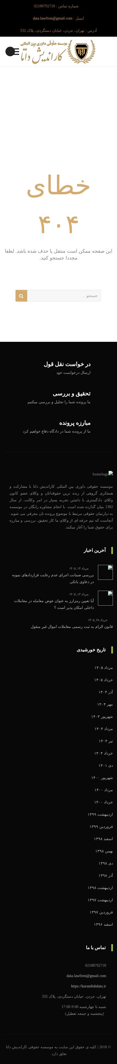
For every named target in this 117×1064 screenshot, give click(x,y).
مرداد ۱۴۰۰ (103, 790)
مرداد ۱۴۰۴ (103, 729)
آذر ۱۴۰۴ (105, 692)
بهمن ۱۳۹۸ (104, 851)
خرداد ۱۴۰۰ (103, 802)
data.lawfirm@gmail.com (52, 18)
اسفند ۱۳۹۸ (103, 839)
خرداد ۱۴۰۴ (103, 753)
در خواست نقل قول (67, 364)
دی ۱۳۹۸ (105, 863)
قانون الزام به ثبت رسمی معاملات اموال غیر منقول (72, 627)
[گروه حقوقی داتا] (58, 52)
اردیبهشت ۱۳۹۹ (100, 814)
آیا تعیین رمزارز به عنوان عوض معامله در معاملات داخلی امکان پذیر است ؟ (54, 604)
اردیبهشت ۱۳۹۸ (100, 888)
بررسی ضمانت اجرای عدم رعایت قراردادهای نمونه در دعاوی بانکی (53, 578)
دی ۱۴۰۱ (105, 765)
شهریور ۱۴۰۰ (102, 778)
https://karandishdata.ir (88, 986)
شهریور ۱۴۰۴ (102, 717)
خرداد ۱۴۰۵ (103, 680)
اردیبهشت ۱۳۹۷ (100, 900)
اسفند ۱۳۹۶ (103, 924)
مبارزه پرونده (75, 423)
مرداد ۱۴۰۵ (103, 668)
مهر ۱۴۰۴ (105, 704)
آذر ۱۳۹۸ (105, 876)
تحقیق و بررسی (72, 393)
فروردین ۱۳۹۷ (101, 912)
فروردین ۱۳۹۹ (101, 827)
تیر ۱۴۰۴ (106, 741)
